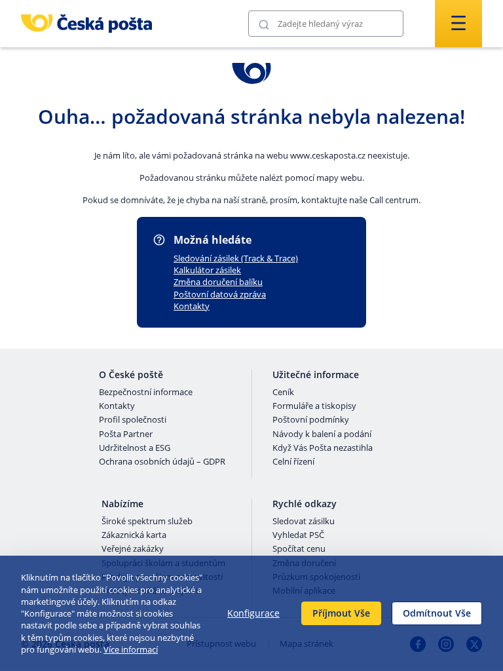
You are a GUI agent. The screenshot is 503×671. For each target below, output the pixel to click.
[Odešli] (264, 24)
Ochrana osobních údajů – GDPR (162, 462)
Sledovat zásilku (303, 521)
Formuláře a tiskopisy (314, 406)
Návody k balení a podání (321, 434)
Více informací (130, 649)
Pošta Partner (126, 434)
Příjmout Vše (341, 613)
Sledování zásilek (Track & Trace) (236, 258)
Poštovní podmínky (310, 420)
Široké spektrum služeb (147, 521)
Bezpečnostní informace (146, 392)
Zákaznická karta (134, 535)
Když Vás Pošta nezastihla (322, 448)
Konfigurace (253, 613)
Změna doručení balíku (218, 282)
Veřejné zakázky (133, 549)
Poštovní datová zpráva (220, 294)
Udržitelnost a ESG (134, 448)
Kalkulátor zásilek (207, 270)
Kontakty (192, 306)
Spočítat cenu (299, 549)
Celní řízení (293, 462)
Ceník (283, 392)
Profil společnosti (132, 420)
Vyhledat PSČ (298, 535)
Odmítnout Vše (437, 613)
